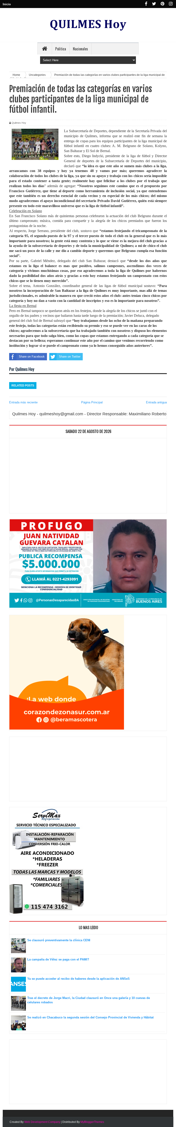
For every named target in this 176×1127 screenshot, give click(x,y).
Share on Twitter (69, 356)
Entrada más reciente (23, 402)
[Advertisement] (88, 477)
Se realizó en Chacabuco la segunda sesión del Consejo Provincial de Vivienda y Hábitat (90, 1017)
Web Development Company (42, 1122)
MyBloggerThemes (92, 1122)
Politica (60, 49)
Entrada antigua (156, 402)
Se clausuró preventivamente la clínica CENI (58, 940)
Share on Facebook (32, 356)
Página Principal (92, 402)
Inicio (7, 4)
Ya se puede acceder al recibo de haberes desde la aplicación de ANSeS (78, 978)
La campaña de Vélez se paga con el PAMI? (58, 959)
